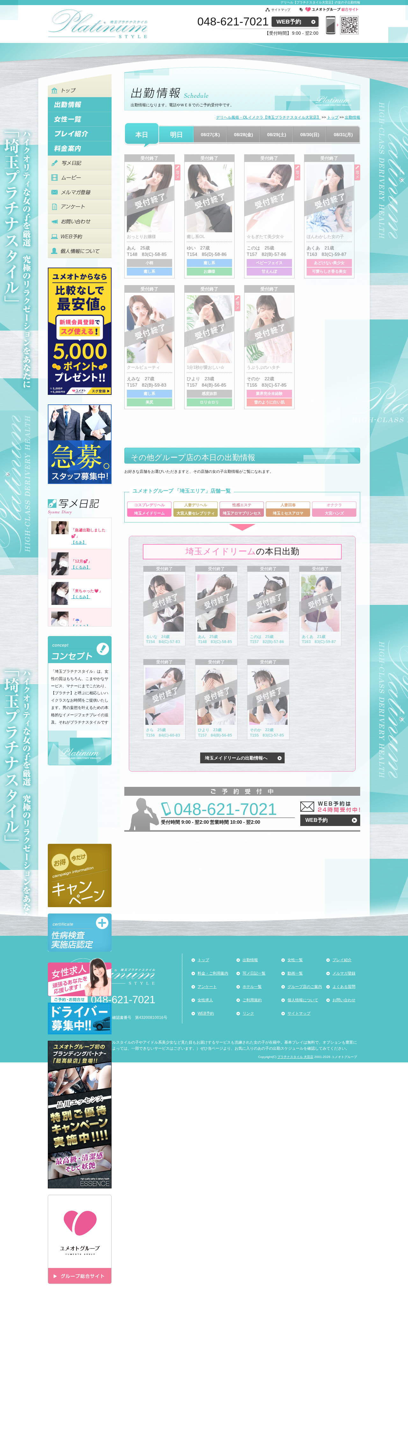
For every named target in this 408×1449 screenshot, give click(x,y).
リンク (248, 1013)
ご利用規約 (252, 1000)
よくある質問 (343, 986)
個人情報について (303, 1000)
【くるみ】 (80, 567)
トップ (203, 960)
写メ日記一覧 (254, 973)
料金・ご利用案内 (213, 973)
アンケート (207, 986)
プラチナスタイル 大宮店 (295, 1057)
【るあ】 (78, 542)
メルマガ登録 (343, 973)
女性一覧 (295, 960)
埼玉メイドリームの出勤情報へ (236, 757)
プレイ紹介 (342, 960)
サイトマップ (280, 9)
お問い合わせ (343, 1000)
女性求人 (205, 1000)
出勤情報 (250, 960)
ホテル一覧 (252, 986)
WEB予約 (288, 21)
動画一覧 (295, 973)
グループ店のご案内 (305, 986)
